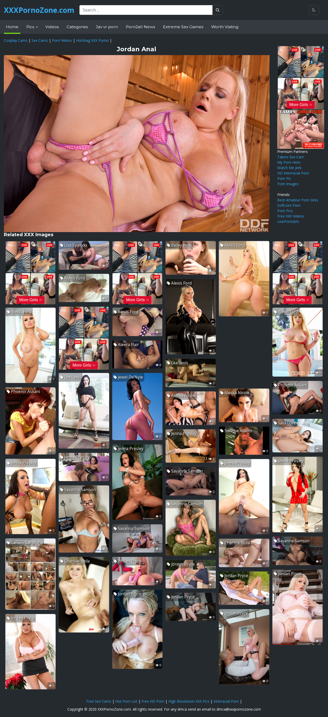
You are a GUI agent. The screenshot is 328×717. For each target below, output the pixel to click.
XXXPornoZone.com (39, 10)
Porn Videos (62, 40)
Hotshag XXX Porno (92, 40)
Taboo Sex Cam (290, 156)
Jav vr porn (107, 26)
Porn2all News (140, 26)
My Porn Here (288, 162)
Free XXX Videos (290, 216)
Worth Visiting (224, 26)
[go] (217, 10)
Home (12, 26)
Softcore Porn (289, 205)
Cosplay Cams (15, 40)
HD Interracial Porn (293, 173)
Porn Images (288, 183)
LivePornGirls (288, 221)
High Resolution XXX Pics (188, 701)
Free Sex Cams (98, 701)
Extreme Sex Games (183, 26)
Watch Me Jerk (289, 167)
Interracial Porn (226, 701)
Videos (52, 26)
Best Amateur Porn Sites (297, 200)
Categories (77, 26)
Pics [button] (30, 26)
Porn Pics (285, 210)
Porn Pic (284, 178)
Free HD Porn (152, 701)
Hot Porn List (126, 701)
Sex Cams (40, 40)
